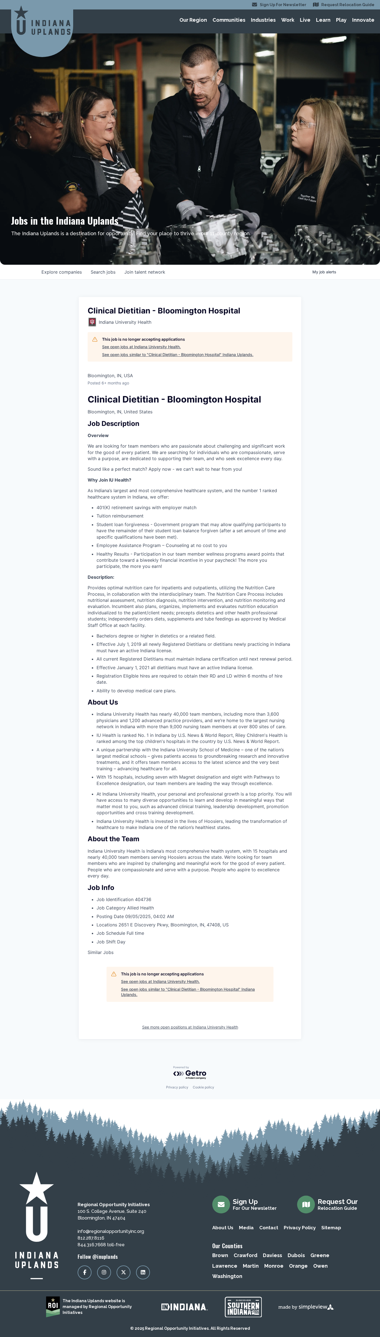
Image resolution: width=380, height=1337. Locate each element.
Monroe (273, 1266)
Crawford (245, 1255)
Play (341, 20)
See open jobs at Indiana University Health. (141, 346)
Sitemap (331, 1227)
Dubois (296, 1255)
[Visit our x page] (123, 1272)
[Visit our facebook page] (85, 1272)
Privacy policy (177, 1087)
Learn (323, 20)
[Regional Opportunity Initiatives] (42, 20)
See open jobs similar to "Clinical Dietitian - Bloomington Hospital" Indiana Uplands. (177, 354)
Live (305, 20)
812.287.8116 (91, 1238)
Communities (229, 20)
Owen (320, 1266)
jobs (103, 272)
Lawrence (224, 1266)
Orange (298, 1266)
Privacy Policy (300, 1227)
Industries (263, 20)
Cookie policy (203, 1087)
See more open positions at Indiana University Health (190, 1027)
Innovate (363, 20)
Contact (268, 1227)
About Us (222, 1227)
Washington (227, 1276)
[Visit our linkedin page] (143, 1272)
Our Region (193, 20)
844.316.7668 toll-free (101, 1244)
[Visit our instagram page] (104, 1272)
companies (61, 272)
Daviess (272, 1255)
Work (287, 20)
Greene (319, 1255)
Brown (220, 1255)
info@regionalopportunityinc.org (111, 1231)
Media (246, 1227)
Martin (251, 1266)
